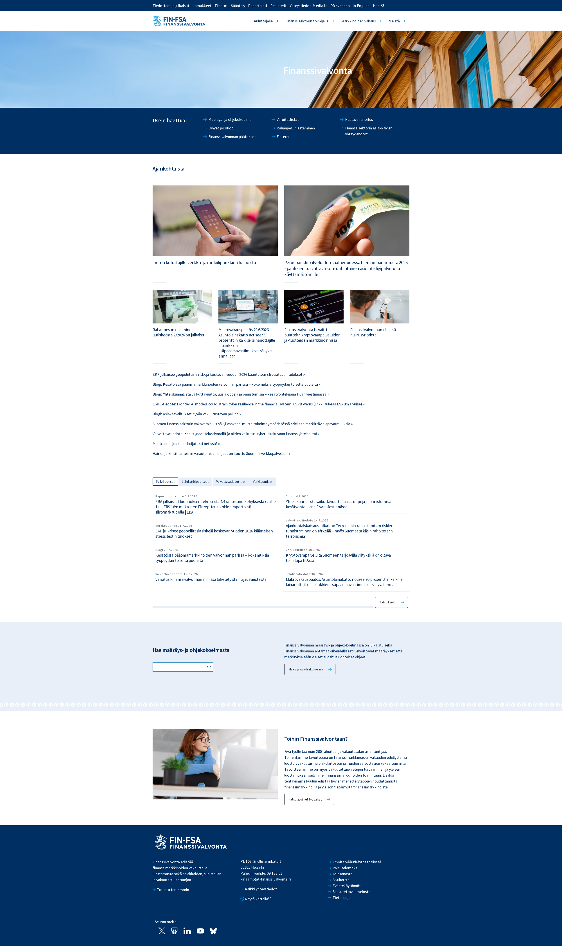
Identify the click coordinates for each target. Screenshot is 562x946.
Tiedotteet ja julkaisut (171, 5)
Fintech (283, 136)
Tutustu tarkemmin (173, 889)
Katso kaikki (387, 602)
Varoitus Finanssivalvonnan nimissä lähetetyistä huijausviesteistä (211, 579)
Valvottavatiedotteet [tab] (230, 481)
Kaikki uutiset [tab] (165, 481)
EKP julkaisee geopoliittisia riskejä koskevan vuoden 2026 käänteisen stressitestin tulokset (214, 533)
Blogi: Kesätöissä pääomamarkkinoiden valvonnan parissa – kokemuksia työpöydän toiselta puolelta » (237, 384)
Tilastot (221, 5)
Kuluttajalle (263, 21)
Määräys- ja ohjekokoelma (230, 119)
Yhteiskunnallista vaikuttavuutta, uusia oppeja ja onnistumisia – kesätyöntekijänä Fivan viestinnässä (340, 504)
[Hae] (210, 667)
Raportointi (257, 5)
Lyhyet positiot (220, 128)
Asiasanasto (343, 873)
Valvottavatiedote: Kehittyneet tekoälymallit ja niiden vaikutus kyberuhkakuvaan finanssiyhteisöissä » (236, 433)
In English (361, 5)
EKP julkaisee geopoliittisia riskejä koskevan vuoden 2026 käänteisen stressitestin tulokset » (229, 374)
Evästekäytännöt (347, 885)
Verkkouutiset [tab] (262, 481)
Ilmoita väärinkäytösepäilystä (357, 861)
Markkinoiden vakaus (358, 21)
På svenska (340, 5)
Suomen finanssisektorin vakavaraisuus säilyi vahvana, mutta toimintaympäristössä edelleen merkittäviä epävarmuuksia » (253, 423)
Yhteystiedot (300, 5)
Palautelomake (345, 867)
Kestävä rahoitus (359, 119)
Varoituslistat (288, 119)
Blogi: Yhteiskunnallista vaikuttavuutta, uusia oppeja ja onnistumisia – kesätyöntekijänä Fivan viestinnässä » (241, 394)
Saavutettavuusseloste (351, 891)
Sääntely (238, 5)
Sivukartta (341, 879)
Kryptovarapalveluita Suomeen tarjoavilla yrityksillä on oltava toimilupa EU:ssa (338, 557)
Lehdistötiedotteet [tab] (195, 481)
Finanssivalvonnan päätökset (232, 136)
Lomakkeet (202, 5)
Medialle (320, 5)
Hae (376, 5)
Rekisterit (278, 5)
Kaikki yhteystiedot (261, 889)
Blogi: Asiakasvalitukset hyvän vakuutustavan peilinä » (197, 413)
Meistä (394, 21)
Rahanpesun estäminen (296, 128)
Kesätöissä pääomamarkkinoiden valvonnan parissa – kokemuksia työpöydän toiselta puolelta (212, 557)
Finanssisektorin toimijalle (306, 21)
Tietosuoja (341, 897)
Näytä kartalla (256, 898)
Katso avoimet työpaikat (305, 799)
